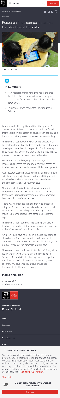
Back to (10, 69)
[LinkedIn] (16, 310)
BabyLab (50, 250)
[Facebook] (3, 310)
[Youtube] (7, 310)
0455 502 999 (9, 280)
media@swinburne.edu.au (15, 284)
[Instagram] (12, 310)
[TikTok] (20, 310)
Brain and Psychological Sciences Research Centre (26, 255)
